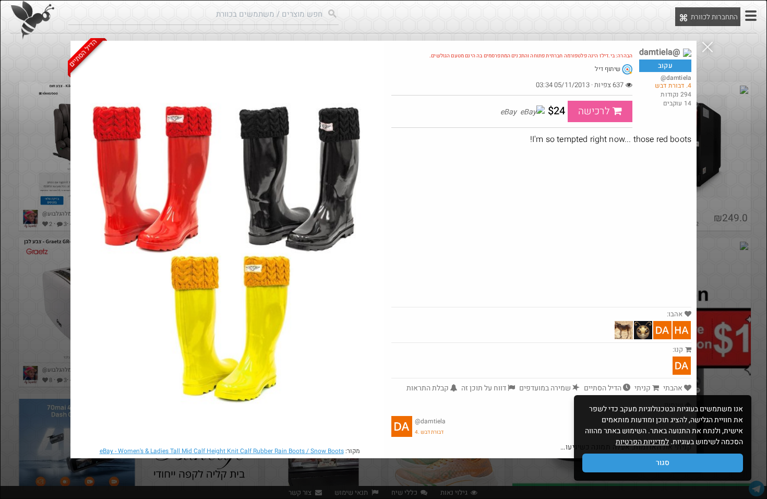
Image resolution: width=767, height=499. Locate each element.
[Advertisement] (541, 228)
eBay (222, 451)
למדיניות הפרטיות (642, 441)
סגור (662, 462)
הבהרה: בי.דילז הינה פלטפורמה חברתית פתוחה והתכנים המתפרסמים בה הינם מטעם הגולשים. (530, 56)
